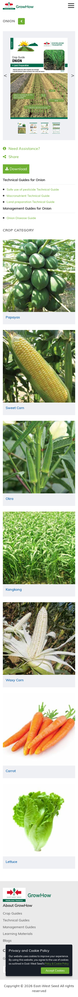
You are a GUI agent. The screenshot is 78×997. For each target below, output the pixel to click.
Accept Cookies (55, 970)
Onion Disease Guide (21, 218)
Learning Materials (18, 933)
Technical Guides (16, 920)
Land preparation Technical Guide (31, 202)
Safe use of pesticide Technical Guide (33, 189)
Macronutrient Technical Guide (28, 196)
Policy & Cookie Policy (57, 963)
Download (18, 169)
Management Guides (19, 927)
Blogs (7, 940)
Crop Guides (12, 913)
